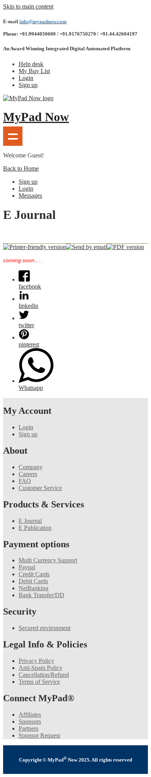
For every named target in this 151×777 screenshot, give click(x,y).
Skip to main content (28, 6)
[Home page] (28, 98)
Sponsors (30, 721)
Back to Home (21, 168)
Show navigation (12, 136)
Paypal (27, 567)
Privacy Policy (36, 660)
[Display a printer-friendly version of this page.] (34, 247)
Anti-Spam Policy (40, 667)
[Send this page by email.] (86, 247)
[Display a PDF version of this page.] (125, 247)
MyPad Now (36, 117)
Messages (30, 195)
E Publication (35, 527)
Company (31, 467)
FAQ (25, 481)
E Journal (30, 520)
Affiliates (30, 714)
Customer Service (40, 488)
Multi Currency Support (48, 560)
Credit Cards (34, 574)
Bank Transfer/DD (41, 595)
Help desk (31, 64)
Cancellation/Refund (44, 674)
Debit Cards (33, 581)
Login (26, 78)
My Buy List (34, 71)
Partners (28, 728)
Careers (28, 474)
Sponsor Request (39, 735)
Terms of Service (39, 681)
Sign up (28, 85)
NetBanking (33, 588)
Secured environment (44, 628)
